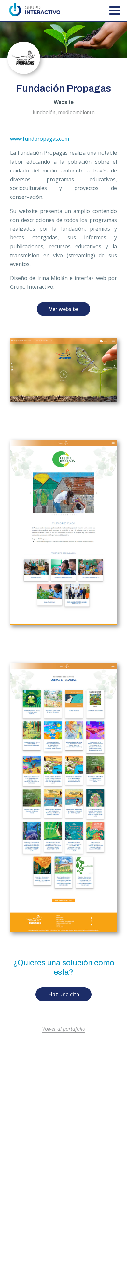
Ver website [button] (63, 308)
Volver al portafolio (63, 1028)
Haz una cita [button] (63, 994)
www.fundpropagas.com (39, 138)
